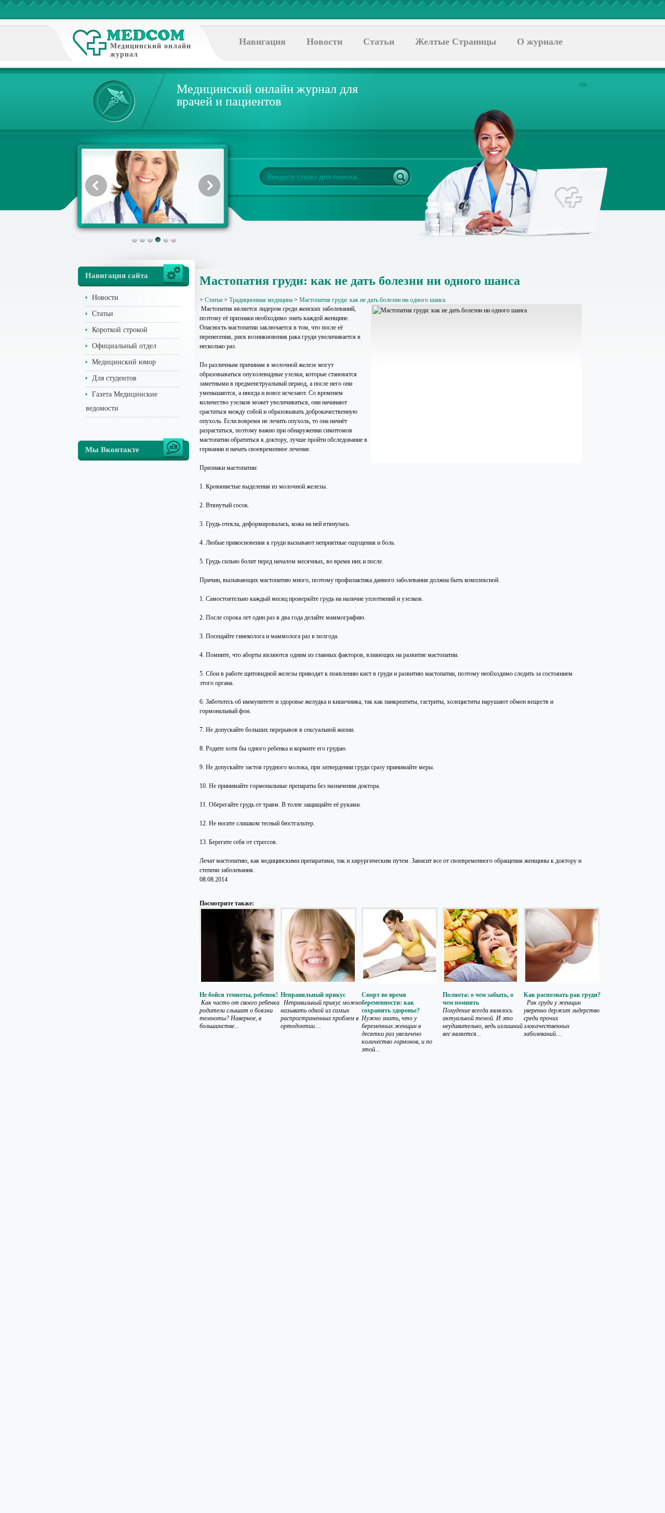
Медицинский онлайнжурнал (150, 50)
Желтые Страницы (455, 41)
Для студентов (114, 378)
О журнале (540, 41)
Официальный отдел (124, 346)
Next (209, 185)
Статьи (378, 41)
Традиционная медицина (260, 300)
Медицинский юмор (124, 362)
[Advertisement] (629, 416)
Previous (96, 185)
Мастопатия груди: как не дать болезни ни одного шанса (372, 300)
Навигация (262, 41)
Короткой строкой (120, 330)
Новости (324, 41)
